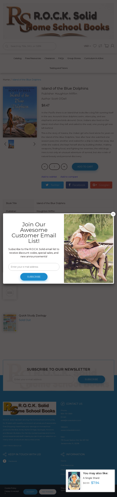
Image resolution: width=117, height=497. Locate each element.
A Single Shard (91, 478)
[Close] (113, 214)
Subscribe (34, 276)
